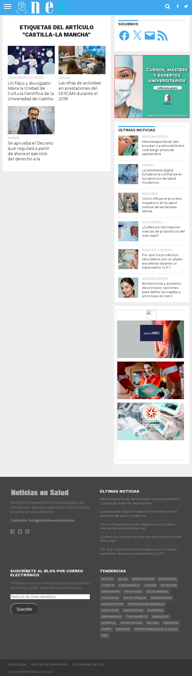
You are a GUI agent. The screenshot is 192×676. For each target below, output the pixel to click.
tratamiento (137, 616)
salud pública (135, 598)
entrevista (167, 579)
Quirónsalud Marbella (146, 604)
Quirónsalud (161, 598)
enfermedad (112, 616)
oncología (110, 610)
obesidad (170, 623)
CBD (105, 635)
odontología (131, 623)
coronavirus (129, 585)
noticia (107, 579)
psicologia (110, 598)
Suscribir (24, 609)
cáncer (150, 585)
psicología (133, 591)
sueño (106, 629)
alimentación (112, 604)
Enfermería (111, 591)
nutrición (168, 585)
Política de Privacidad (50, 664)
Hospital (109, 623)
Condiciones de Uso (88, 664)
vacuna (152, 623)
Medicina (123, 629)
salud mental (157, 591)
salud (123, 579)
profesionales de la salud (156, 629)
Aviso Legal (17, 664)
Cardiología (133, 610)
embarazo (160, 616)
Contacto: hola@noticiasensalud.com (42, 520)
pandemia (155, 610)
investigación (143, 579)
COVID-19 (108, 585)
